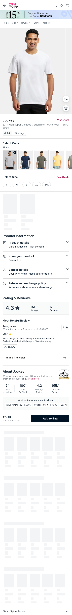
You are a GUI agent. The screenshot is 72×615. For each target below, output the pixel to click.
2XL (47, 184)
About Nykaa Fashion (14, 611)
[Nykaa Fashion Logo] (29, 5)
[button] (5, 5)
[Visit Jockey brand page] (64, 375)
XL (36, 184)
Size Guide (63, 177)
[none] (36, 14)
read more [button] (33, 379)
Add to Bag (50, 418)
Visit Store (63, 119)
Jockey (8, 120)
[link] (10, 159)
